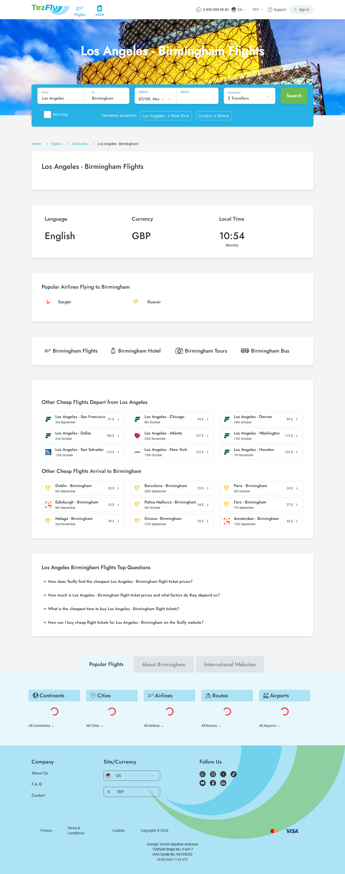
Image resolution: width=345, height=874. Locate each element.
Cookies (118, 831)
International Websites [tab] (230, 664)
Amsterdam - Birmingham (256, 518)
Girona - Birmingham (163, 518)
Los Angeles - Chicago (164, 416)
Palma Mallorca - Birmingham (170, 502)
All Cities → (95, 726)
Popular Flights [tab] (106, 664)
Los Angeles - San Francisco (80, 416)
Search (294, 95)
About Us (40, 773)
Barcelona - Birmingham (165, 485)
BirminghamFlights (75, 351)
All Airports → (269, 726)
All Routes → (211, 726)
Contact (38, 795)
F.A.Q (37, 784)
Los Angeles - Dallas (73, 433)
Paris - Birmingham (250, 485)
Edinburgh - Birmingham (76, 502)
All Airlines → (154, 726)
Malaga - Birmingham (74, 518)
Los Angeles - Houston (254, 449)
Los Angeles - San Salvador (79, 449)
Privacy (46, 831)
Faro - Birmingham (250, 502)
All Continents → (42, 726)
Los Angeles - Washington (257, 433)
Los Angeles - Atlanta (163, 433)
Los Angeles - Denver (253, 416)
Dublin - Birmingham (73, 485)
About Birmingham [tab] (164, 664)
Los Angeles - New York (165, 449)
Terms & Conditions (75, 830)
